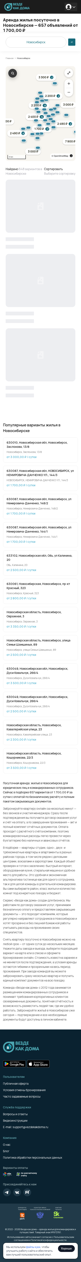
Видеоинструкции (15, 1121)
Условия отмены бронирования (24, 1090)
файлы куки (33, 1247)
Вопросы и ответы (15, 1114)
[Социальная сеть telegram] (7, 1192)
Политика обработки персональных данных (32, 1158)
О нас (6, 1145)
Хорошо (66, 1248)
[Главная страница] (18, 7)
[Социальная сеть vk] (17, 1192)
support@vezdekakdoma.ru (30, 1127)
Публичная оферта (15, 1084)
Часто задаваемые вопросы (21, 1097)
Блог (6, 1151)
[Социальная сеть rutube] (27, 1192)
